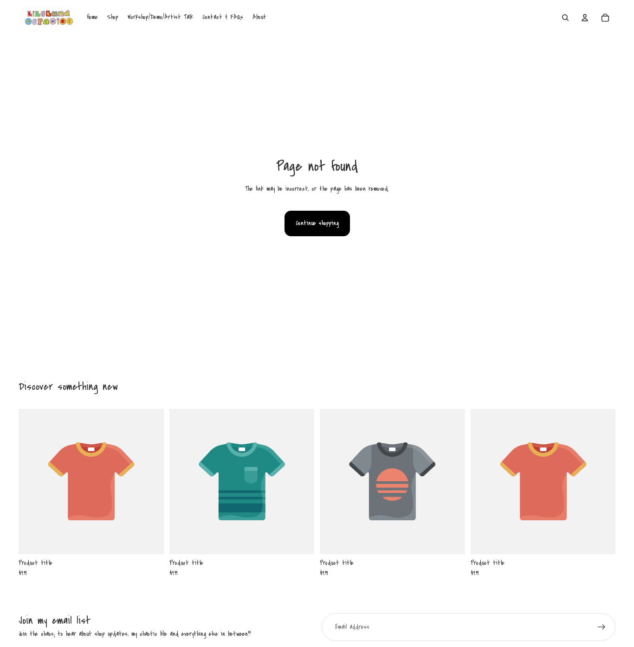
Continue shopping (317, 223)
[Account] (585, 17)
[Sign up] (601, 627)
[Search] (565, 17)
